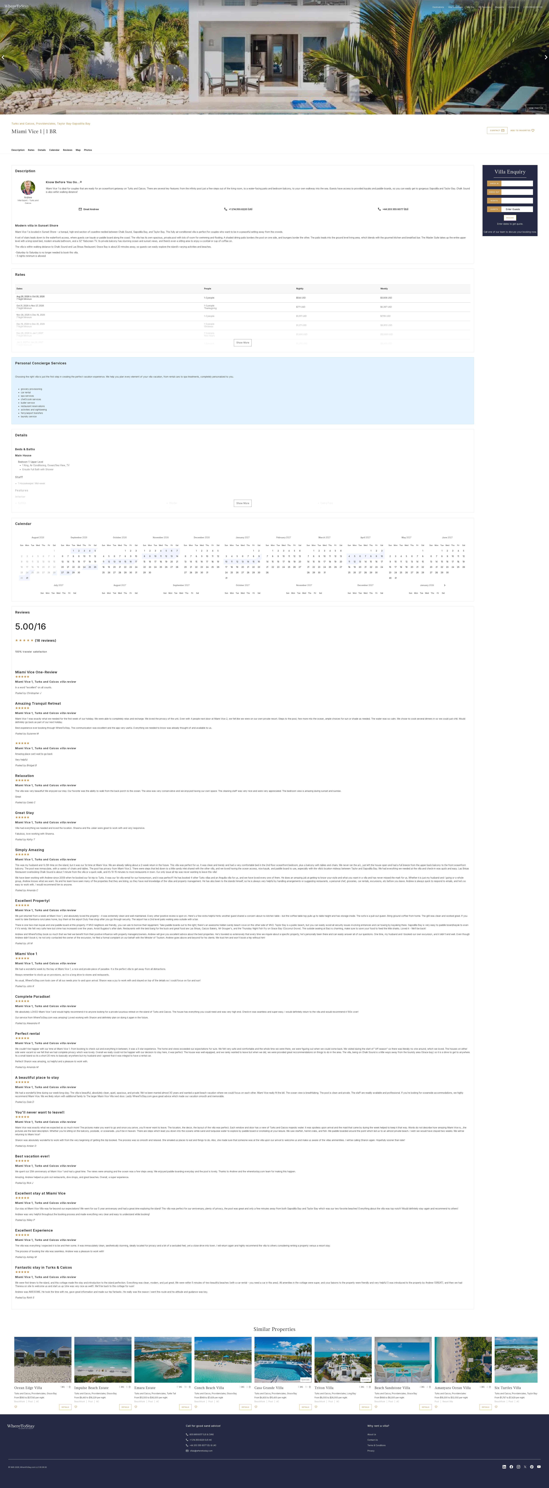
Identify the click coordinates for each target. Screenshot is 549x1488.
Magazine (499, 7)
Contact (495, 130)
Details (42, 150)
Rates (31, 150)
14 (68, 561)
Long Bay (351, 1393)
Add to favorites (520, 130)
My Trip (470, 7)
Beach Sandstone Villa (392, 1387)
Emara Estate (145, 1387)
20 (62, 567)
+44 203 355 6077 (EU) (395, 209)
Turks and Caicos (22, 123)
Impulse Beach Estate (91, 1387)
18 (90, 561)
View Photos (536, 108)
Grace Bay (52, 1393)
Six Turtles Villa (508, 1387)
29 (73, 572)
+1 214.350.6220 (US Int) (201, 1440)
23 (79, 567)
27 (62, 572)
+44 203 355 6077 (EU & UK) (203, 1445)
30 (79, 572)
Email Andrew (91, 209)
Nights (494, 200)
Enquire (510, 218)
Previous (3, 57)
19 (95, 561)
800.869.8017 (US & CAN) (202, 1434)
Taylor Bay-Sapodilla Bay (73, 123)
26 (95, 567)
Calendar (54, 150)
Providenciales (45, 123)
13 (62, 561)
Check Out (494, 192)
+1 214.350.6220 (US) (240, 209)
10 (84, 556)
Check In (494, 183)
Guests (494, 209)
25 (90, 567)
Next (546, 57)
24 (84, 567)
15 (73, 561)
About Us (371, 1434)
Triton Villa (324, 1387)
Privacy (370, 1451)
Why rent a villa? (378, 1425)
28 (68, 572)
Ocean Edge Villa (28, 1387)
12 (95, 556)
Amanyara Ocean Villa (453, 1387)
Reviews (67, 150)
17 (84, 561)
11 (89, 556)
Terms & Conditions (376, 1445)
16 (79, 561)
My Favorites (485, 7)
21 (68, 567)
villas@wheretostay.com (201, 1451)
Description (18, 150)
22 (73, 567)
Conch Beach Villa (209, 1387)
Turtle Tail (171, 1393)
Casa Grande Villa (269, 1387)
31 (27, 578)
